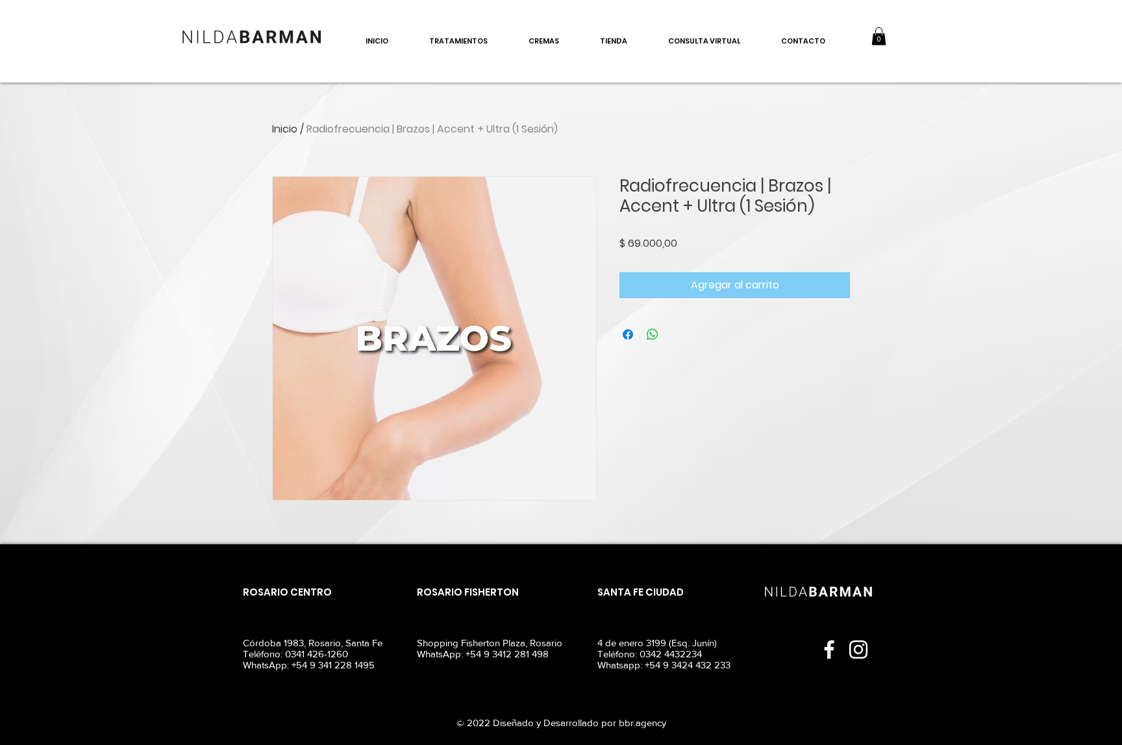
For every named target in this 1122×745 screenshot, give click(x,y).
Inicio (284, 128)
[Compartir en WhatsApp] (652, 334)
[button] (878, 36)
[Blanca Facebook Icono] (829, 649)
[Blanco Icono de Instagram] (858, 649)
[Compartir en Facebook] (628, 334)
